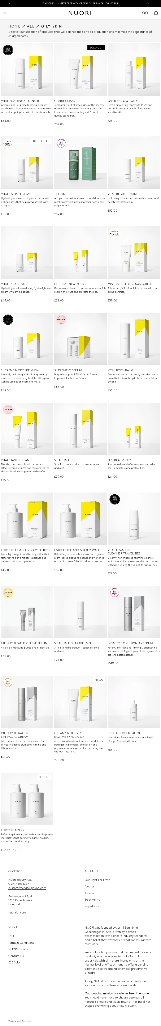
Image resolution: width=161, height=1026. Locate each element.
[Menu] (5, 13)
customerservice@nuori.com (27, 887)
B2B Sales (14, 962)
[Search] (143, 13)
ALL (31, 26)
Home (14, 26)
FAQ (11, 935)
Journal (89, 893)
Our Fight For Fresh (97, 879)
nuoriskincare (17, 912)
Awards (90, 886)
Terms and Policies (19, 1021)
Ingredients (92, 906)
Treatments (92, 899)
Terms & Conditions (21, 942)
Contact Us (16, 955)
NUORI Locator (18, 949)
